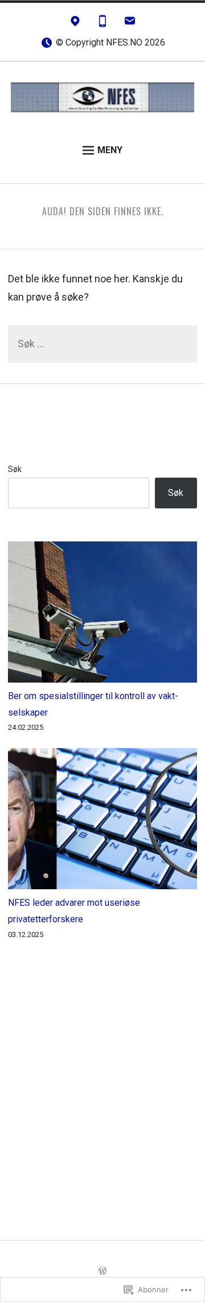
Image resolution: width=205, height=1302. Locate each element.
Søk (15, 469)
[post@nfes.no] (129, 24)
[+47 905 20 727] (102, 24)
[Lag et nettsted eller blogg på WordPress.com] (102, 1271)
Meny (109, 150)
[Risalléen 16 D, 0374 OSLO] (75, 24)
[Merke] (102, 344)
